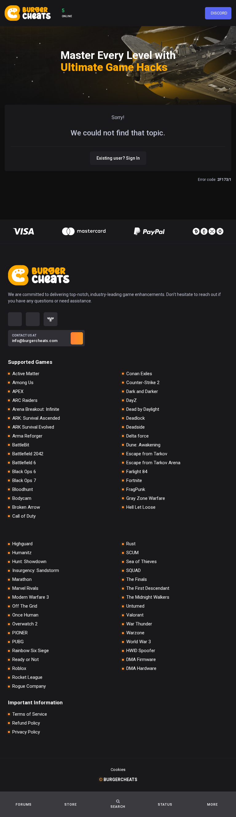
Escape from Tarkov (146, 454)
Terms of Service (29, 714)
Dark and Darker (142, 391)
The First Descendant (147, 588)
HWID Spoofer (140, 650)
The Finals (136, 579)
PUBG (18, 642)
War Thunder (139, 624)
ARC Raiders (24, 400)
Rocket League (27, 677)
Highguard (22, 544)
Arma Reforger (27, 436)
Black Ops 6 (24, 471)
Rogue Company (29, 686)
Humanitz (22, 553)
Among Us (22, 382)
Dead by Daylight (142, 409)
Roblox (19, 668)
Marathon (22, 579)
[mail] (77, 338)
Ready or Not (25, 659)
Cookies (118, 769)
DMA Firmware (141, 659)
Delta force (137, 436)
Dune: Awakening (143, 445)
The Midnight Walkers (147, 597)
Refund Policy (26, 723)
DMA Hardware (141, 668)
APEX (17, 391)
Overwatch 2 (24, 624)
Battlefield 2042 (27, 454)
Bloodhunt (22, 489)
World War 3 (138, 642)
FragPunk (135, 489)
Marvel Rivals (25, 588)
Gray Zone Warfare (145, 498)
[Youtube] (33, 319)
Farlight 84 (136, 471)
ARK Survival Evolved (33, 427)
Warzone (135, 633)
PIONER (20, 633)
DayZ (131, 400)
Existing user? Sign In (118, 158)
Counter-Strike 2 (142, 382)
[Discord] (15, 319)
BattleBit (20, 445)
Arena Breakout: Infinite (35, 409)
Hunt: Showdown (29, 561)
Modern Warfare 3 (30, 597)
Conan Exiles (139, 374)
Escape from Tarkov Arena (153, 463)
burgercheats (118, 779)
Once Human (25, 615)
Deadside (135, 427)
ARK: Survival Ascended (36, 418)
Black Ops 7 (24, 480)
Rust (131, 544)
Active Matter (25, 374)
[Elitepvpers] (50, 319)
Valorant (135, 615)
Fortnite (134, 480)
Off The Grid (24, 606)
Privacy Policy (26, 732)
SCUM (132, 553)
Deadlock (135, 418)
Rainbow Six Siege (30, 650)
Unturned (135, 606)
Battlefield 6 (24, 463)
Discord (219, 13)
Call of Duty (24, 516)
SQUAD (133, 570)
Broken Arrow (26, 507)
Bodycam (21, 498)
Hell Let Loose (140, 507)
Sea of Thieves (141, 561)
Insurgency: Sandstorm (35, 570)
